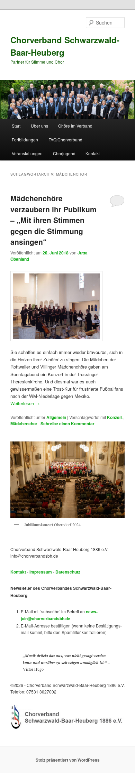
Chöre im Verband (75, 126)
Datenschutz (67, 572)
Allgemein (56, 417)
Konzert (115, 417)
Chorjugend (64, 153)
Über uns (39, 126)
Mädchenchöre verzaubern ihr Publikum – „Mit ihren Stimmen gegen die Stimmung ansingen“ (53, 220)
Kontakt (93, 153)
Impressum (40, 572)
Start (16, 126)
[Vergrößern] (115, 450)
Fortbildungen (25, 139)
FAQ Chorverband (65, 139)
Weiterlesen (25, 403)
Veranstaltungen (27, 153)
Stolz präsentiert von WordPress (68, 760)
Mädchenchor (23, 423)
